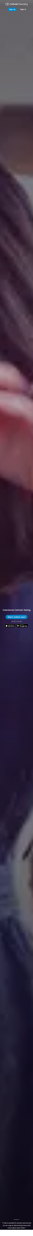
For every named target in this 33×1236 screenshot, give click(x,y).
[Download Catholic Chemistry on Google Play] (22, 625)
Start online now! (16, 617)
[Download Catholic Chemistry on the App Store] (10, 625)
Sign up (12, 9)
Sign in (23, 9)
